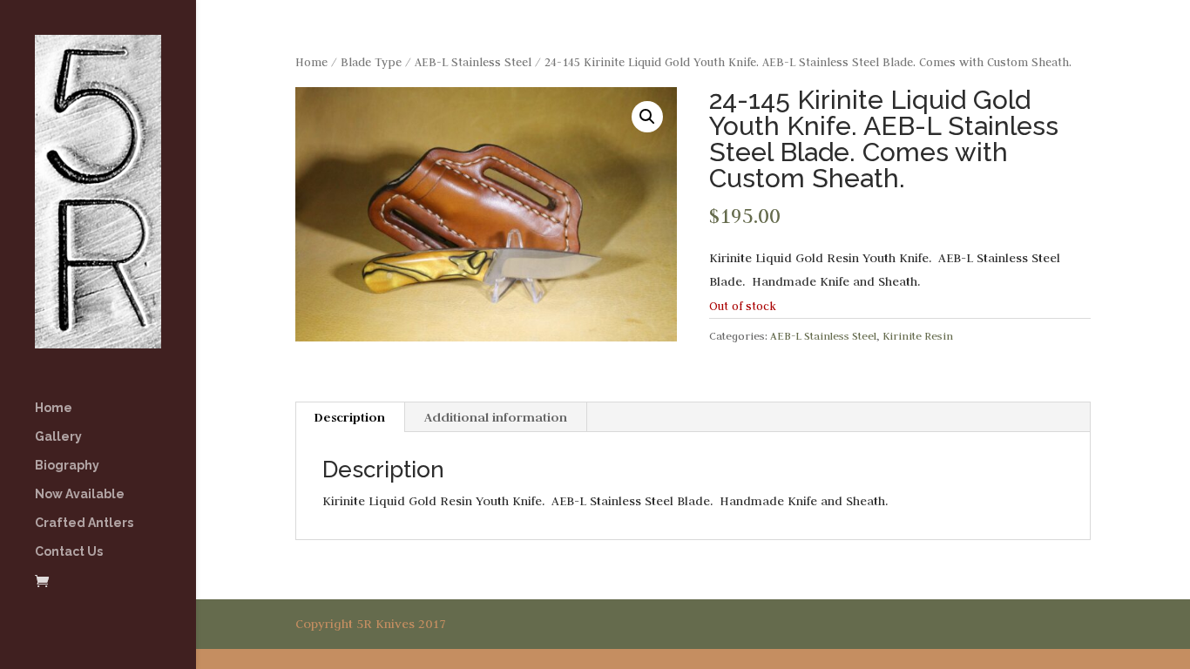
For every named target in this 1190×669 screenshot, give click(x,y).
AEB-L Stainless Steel (473, 62)
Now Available (80, 494)
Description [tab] (349, 417)
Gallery (58, 436)
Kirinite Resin (917, 335)
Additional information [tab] (495, 417)
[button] (647, 116)
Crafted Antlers (84, 523)
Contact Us (69, 551)
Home (53, 408)
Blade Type (371, 62)
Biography (67, 465)
